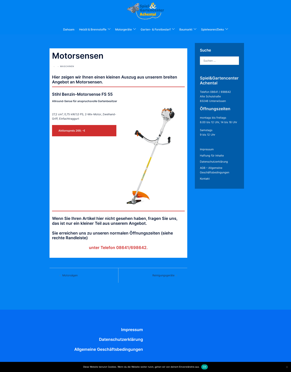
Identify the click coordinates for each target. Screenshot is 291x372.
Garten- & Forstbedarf (156, 29)
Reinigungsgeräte (163, 275)
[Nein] (286, 367)
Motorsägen (70, 275)
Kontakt (205, 178)
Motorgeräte (123, 29)
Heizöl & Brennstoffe (92, 29)
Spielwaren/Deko (212, 29)
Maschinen (67, 66)
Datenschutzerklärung (214, 161)
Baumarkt (185, 29)
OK (204, 366)
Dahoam (68, 29)
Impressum (207, 149)
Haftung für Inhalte (212, 155)
